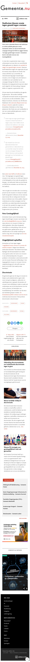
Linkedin (6, 628)
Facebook (6, 623)
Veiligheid (6, 314)
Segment (16, 555)
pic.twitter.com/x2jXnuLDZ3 (13, 129)
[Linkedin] (18, 323)
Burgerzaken (13, 311)
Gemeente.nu (15, 9)
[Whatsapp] (21, 323)
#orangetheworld (18, 127)
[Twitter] (15, 323)
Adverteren (7, 638)
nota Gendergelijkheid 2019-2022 (13, 221)
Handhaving (7, 608)
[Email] (8, 323)
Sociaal (22, 311)
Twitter (6, 626)
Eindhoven (19, 174)
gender (22, 303)
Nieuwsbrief (21, 3)
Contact (14, 3)
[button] (24, 588)
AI (4, 603)
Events (6, 631)
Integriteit (6, 611)
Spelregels (7, 643)
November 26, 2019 (19, 167)
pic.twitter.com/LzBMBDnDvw (14, 161)
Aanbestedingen (8, 601)
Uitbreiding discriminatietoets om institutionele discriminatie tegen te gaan (14, 364)
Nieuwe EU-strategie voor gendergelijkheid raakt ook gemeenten (12, 449)
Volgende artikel (20, 334)
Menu (6, 18)
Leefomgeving (8, 614)
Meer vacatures (23, 518)
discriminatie (14, 303)
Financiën (6, 606)
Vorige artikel (11, 334)
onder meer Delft (9, 174)
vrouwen (6, 306)
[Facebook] (11, 323)
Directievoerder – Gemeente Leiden (12, 513)
